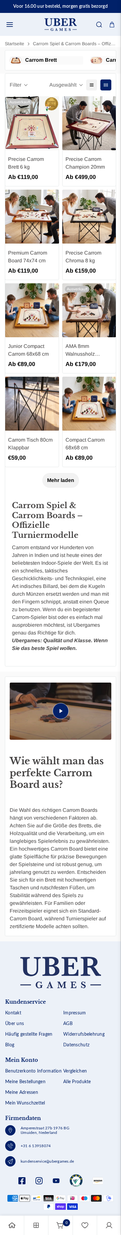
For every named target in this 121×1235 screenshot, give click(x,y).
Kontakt (13, 1013)
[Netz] (105, 84)
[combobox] (60, 44)
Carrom (20, 547)
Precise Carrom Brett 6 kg (26, 163)
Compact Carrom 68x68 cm (85, 443)
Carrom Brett (41, 60)
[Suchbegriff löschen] (94, 44)
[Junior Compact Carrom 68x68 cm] (32, 310)
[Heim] (12, 1225)
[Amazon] (76, 1180)
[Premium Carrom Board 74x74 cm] (32, 217)
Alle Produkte (77, 1082)
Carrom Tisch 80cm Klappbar (30, 443)
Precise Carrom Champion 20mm (85, 163)
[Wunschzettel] (85, 1225)
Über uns (14, 1023)
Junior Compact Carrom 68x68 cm (28, 350)
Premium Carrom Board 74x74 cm (27, 256)
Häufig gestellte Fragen (28, 1034)
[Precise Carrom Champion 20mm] (89, 123)
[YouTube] (56, 1180)
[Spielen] (60, 711)
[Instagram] (39, 1180)
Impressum (74, 1013)
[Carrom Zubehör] (96, 60)
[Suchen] (99, 24)
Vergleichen (75, 1071)
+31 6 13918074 (36, 1146)
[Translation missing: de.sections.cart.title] (112, 24)
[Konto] (109, 1225)
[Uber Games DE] (61, 24)
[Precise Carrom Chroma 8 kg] (89, 217)
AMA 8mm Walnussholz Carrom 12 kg (81, 350)
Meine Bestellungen (25, 1082)
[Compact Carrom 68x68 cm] (89, 404)
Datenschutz (76, 1045)
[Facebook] (21, 1180)
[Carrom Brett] (16, 60)
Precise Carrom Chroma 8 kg (83, 256)
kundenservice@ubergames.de (47, 1161)
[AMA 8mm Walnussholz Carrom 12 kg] (89, 310)
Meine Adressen (21, 1092)
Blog (9, 1045)
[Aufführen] (91, 84)
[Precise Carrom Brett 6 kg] (32, 123)
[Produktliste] (36, 1225)
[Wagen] (60, 1225)
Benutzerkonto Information (33, 1071)
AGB (68, 1023)
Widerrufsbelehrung (84, 1034)
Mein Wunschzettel (25, 1103)
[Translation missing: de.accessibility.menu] (10, 24)
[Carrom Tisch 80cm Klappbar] (32, 404)
